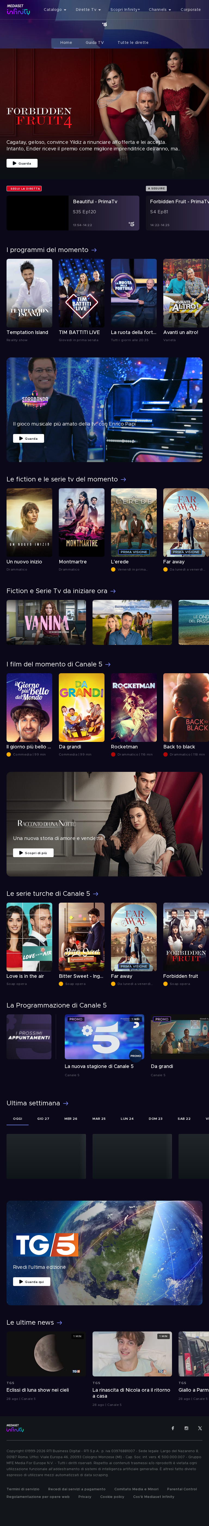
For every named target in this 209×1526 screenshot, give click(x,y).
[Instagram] (186, 1428)
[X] (200, 1428)
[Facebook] (172, 1428)
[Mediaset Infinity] (19, 9)
